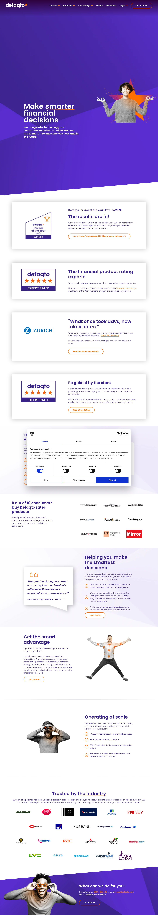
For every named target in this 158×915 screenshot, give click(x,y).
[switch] (66, 471)
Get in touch (141, 5)
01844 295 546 (100, 892)
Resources (111, 6)
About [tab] (113, 441)
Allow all (112, 480)
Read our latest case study (86, 351)
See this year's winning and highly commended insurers (99, 236)
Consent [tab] (44, 441)
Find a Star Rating (81, 410)
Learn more (95, 615)
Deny (46, 480)
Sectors (53, 6)
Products (67, 6)
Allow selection (79, 480)
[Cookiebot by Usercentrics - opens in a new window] (118, 434)
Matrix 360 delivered (110, 335)
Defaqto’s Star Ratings (126, 288)
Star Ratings (84, 6)
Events (99, 6)
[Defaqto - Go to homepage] (17, 5)
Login (122, 6)
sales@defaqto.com (124, 892)
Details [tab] (79, 441)
